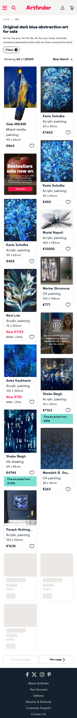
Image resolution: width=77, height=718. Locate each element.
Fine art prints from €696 (55, 418)
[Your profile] (62, 7)
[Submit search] (13, 8)
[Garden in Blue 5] (57, 173)
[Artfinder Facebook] (27, 674)
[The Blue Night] (20, 448)
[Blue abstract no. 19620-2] (20, 375)
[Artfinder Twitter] (34, 674)
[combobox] (63, 59)
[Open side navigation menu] (4, 7)
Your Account (38, 689)
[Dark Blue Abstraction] (20, 108)
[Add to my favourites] (31, 145)
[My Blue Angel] (20, 520)
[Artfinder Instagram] (42, 674)
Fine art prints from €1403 (18, 481)
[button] (63, 59)
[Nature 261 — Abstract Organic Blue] (57, 231)
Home (6, 19)
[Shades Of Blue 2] (57, 391)
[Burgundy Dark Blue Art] (57, 282)
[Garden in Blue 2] (57, 101)
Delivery (38, 695)
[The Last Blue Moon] (20, 304)
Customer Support (38, 708)
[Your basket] (71, 8)
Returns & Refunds (38, 702)
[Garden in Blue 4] (20, 232)
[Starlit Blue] (57, 522)
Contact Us (38, 714)
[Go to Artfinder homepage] (38, 7)
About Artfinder (38, 683)
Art (17, 19)
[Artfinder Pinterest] (49, 674)
